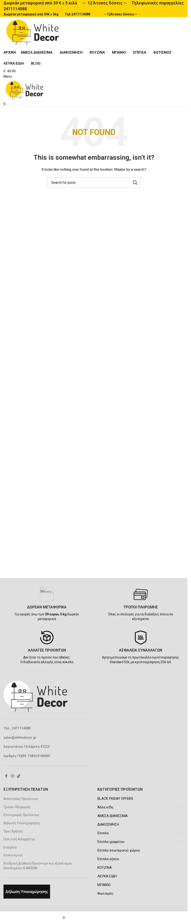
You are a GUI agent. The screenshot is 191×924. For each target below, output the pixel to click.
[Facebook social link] (6, 776)
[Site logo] (32, 32)
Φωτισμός (105, 893)
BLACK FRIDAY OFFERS (115, 798)
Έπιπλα (103, 833)
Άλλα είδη (105, 807)
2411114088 (15, 8)
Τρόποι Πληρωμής (17, 807)
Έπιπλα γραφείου (110, 842)
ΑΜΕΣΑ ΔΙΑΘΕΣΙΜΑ (112, 816)
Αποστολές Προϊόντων (20, 799)
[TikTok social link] (18, 776)
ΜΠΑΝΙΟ (104, 885)
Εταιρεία (10, 847)
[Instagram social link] (12, 776)
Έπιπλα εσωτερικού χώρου (118, 850)
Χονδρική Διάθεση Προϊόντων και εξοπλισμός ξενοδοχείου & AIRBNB (37, 866)
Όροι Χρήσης (13, 831)
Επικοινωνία (13, 855)
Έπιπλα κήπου (108, 859)
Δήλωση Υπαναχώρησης (22, 823)
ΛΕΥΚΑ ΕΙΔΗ (107, 876)
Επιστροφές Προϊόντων (21, 815)
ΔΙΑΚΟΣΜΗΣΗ (108, 824)
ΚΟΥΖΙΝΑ (104, 867)
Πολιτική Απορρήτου (19, 839)
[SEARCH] (135, 182)
